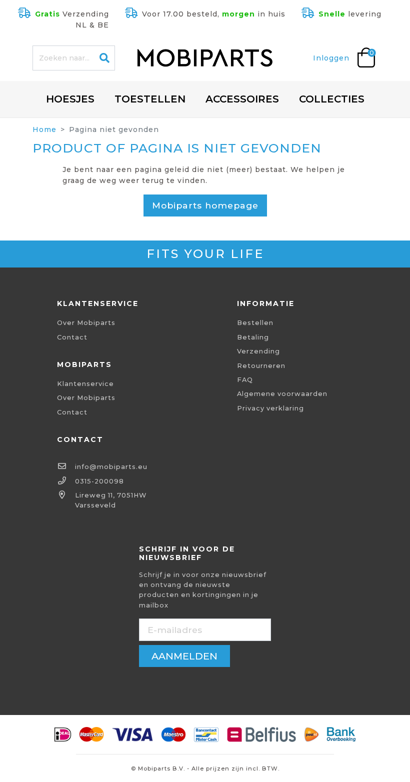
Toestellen (150, 99)
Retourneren (261, 366)
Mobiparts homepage (205, 205)
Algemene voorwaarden (282, 394)
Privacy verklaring (270, 408)
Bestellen (255, 322)
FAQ (245, 380)
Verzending (258, 351)
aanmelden (185, 656)
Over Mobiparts (86, 322)
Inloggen (331, 58)
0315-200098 (99, 481)
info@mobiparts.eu (111, 466)
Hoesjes (70, 99)
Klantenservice (85, 384)
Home (44, 129)
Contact (72, 337)
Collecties (331, 99)
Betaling (253, 337)
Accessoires (242, 99)
